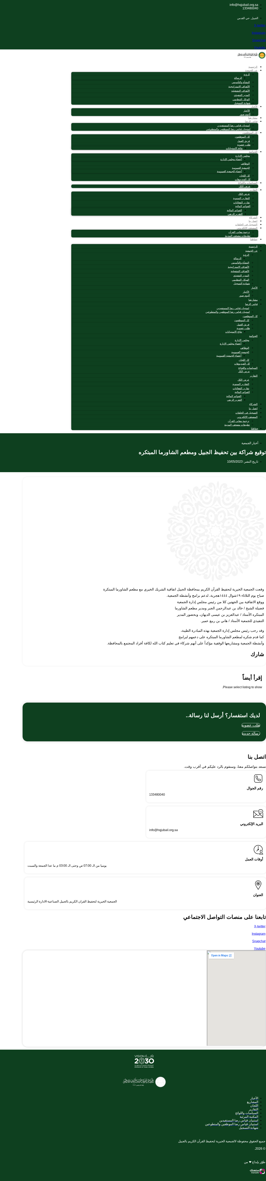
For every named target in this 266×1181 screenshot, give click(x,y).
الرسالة (238, 77)
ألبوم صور (245, 114)
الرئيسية (252, 66)
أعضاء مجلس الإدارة (231, 159)
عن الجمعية (251, 70)
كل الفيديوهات (242, 179)
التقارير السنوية (241, 198)
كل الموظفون (249, 132)
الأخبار (254, 106)
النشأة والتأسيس (241, 82)
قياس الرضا (251, 121)
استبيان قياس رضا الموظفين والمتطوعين (228, 129)
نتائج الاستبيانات (234, 148)
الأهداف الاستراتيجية (239, 86)
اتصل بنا (253, 221)
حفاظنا (253, 239)
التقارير (253, 189)
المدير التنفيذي (242, 95)
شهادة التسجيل (242, 103)
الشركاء (253, 217)
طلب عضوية (243, 144)
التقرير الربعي (235, 214)
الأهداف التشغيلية (240, 90)
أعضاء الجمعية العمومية (229, 171)
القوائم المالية (242, 206)
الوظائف (245, 163)
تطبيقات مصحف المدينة (237, 235)
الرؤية (247, 74)
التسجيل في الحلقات (246, 224)
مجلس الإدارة (242, 155)
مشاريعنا (252, 117)
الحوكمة (253, 151)
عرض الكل (244, 186)
